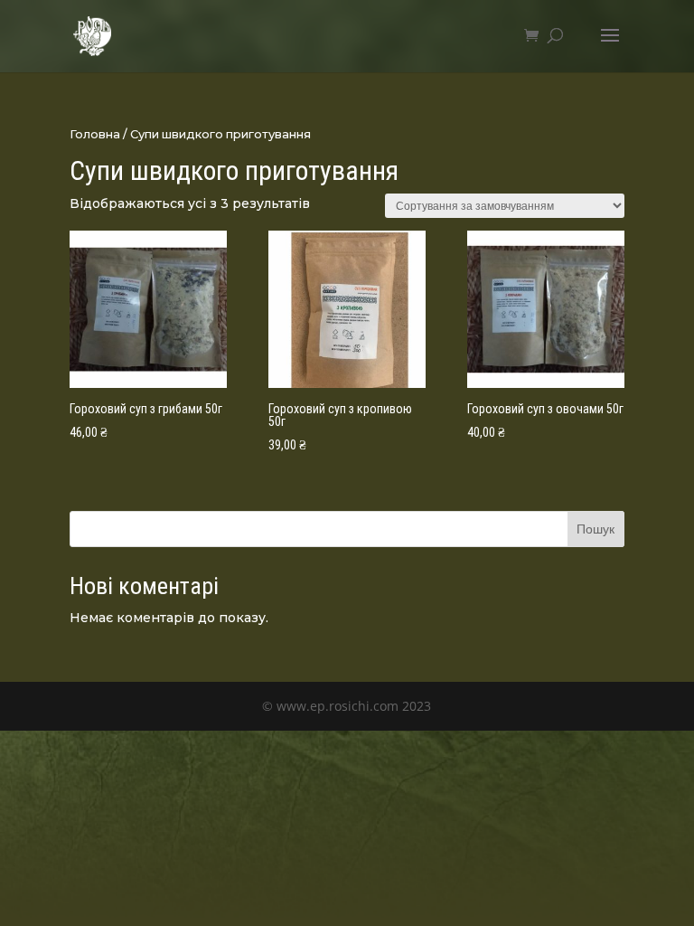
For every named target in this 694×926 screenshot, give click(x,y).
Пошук (595, 528)
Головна (95, 134)
